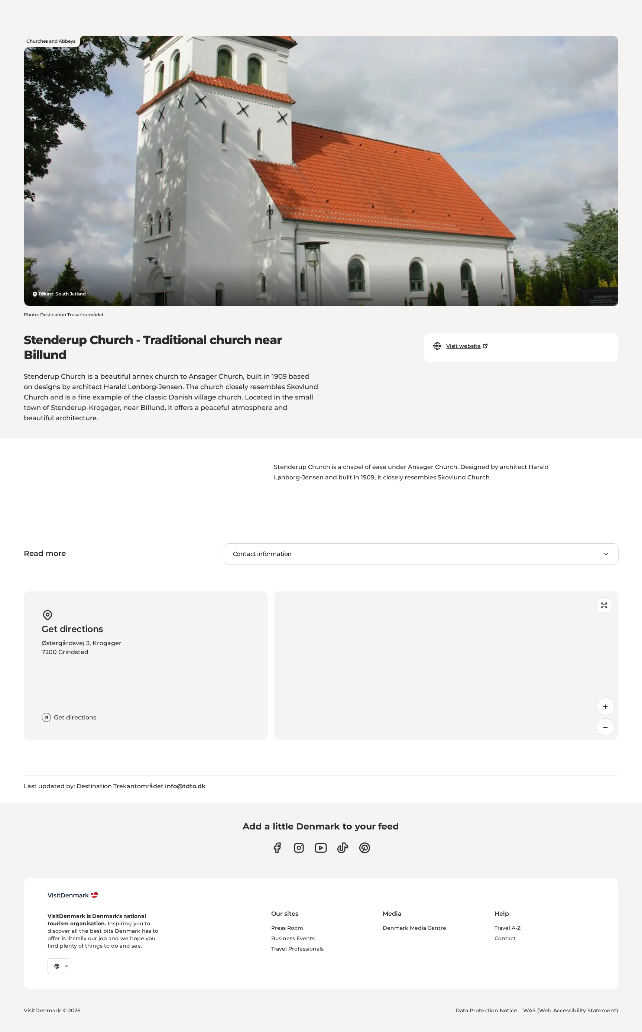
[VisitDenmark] (73, 895)
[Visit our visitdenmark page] (320, 847)
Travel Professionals (297, 948)
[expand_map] (604, 605)
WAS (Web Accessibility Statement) (570, 1010)
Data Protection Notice (486, 1010)
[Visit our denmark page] (276, 847)
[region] (446, 665)
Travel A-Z (508, 928)
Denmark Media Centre (414, 928)
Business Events (293, 938)
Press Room (287, 928)
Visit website (463, 346)
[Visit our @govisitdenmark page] (342, 847)
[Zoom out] (606, 727)
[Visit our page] (298, 847)
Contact (505, 938)
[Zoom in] (606, 706)
